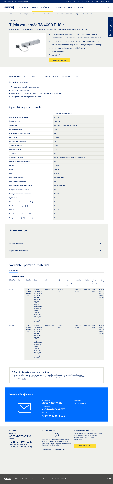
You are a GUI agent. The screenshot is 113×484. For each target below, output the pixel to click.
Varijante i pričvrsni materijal (65, 77)
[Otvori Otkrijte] (27, 7)
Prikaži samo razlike (18, 276)
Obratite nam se (48, 430)
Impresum (67, 478)
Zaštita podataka (45, 478)
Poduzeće (76, 1)
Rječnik (62, 478)
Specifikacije (32, 77)
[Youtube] (108, 1)
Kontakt (12, 430)
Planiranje (60, 7)
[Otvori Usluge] (86, 7)
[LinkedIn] (106, 1)
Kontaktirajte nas (59, 60)
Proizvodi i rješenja (40, 7)
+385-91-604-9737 (20, 441)
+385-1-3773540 (52, 403)
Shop (89, 1)
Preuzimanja (45, 77)
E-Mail (24, 379)
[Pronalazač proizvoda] (110, 20)
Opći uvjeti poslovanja (34, 478)
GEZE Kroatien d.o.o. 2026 (20, 478)
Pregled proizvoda (17, 77)
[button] (96, 1)
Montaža (71, 7)
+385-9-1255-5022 (53, 415)
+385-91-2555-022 (21, 447)
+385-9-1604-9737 (53, 409)
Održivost (64, 1)
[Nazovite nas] (110, 25)
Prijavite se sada (85, 446)
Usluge (81, 7)
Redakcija (70, 1)
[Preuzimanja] (110, 35)
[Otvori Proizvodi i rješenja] (51, 7)
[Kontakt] (110, 30)
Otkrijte (22, 7)
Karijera (83, 1)
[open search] (108, 7)
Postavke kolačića (54, 478)
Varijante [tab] (13, 271)
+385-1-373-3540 (20, 436)
